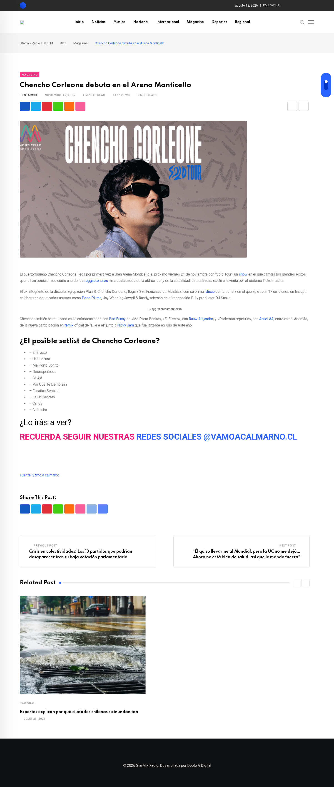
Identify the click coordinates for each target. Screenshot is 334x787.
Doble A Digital (199, 765)
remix (69, 325)
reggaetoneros (96, 280)
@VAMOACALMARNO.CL (250, 437)
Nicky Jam (125, 325)
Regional (242, 22)
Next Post (287, 545)
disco (210, 291)
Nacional (141, 22)
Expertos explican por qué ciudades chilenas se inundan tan (79, 712)
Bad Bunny (117, 319)
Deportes (219, 22)
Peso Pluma (91, 298)
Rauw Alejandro (201, 319)
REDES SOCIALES (169, 437)
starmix (30, 95)
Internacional (167, 22)
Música (119, 22)
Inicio (79, 22)
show (243, 274)
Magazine (195, 22)
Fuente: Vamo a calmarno (39, 475)
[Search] (302, 22)
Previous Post (45, 545)
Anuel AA (266, 319)
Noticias (99, 22)
